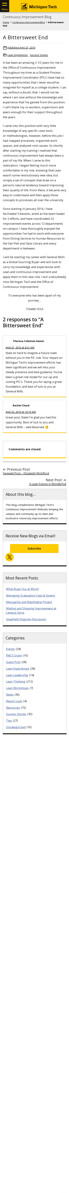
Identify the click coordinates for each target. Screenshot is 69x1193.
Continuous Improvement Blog (27, 17)
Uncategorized (15, 727)
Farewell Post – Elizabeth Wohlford (26, 473)
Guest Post (13, 662)
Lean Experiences (17, 55)
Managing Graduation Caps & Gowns (30, 595)
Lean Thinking (15, 681)
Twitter (9, 557)
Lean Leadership (17, 675)
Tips (9, 721)
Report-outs (14, 701)
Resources (13, 708)
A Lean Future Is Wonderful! (47, 484)
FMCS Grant (14, 655)
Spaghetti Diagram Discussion (26, 619)
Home (6, 22)
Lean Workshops (17, 688)
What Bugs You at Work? (22, 589)
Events (10, 649)
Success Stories (39, 55)
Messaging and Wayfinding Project (29, 602)
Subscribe (34, 548)
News (9, 695)
